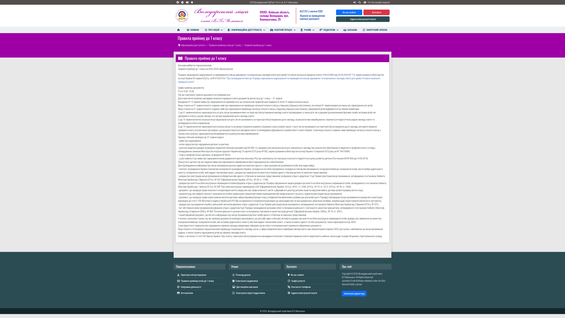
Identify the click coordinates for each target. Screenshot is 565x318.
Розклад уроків (243, 274)
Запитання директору (354, 293)
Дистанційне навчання (247, 286)
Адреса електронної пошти (363, 19)
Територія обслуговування (193, 274)
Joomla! (345, 280)
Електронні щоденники (247, 280)
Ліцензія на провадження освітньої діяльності (312, 17)
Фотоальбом (187, 292)
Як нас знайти (349, 12)
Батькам (352, 29)
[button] (376, 2)
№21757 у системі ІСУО (311, 11)
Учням (307, 29)
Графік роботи (298, 280)
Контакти (376, 12)
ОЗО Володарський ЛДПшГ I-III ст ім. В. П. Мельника (274, 2)
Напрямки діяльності (191, 286)
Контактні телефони (301, 286)
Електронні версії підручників (250, 292)
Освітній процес (283, 29)
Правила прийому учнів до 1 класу (197, 280)
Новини (194, 29)
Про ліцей (213, 29)
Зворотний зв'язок (376, 29)
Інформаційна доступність (246, 29)
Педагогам (329, 29)
